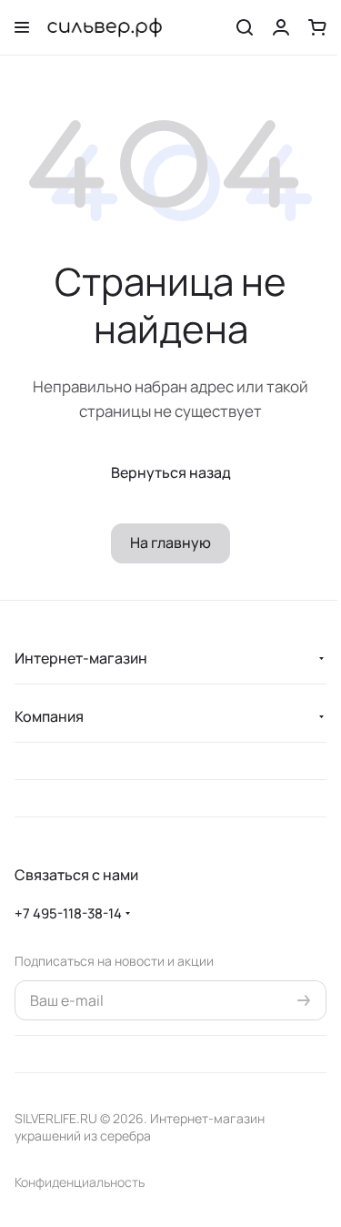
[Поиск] (245, 27)
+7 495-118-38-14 (68, 913)
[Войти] (281, 27)
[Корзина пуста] (317, 27)
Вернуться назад (171, 472)
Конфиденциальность (80, 1182)
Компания (49, 716)
